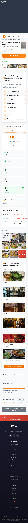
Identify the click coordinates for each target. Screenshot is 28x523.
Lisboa (6, 39)
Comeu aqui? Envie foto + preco (14, 126)
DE (24, 1)
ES (19, 1)
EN (16, 1)
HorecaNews (17, 509)
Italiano (14, 488)
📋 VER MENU (14, 55)
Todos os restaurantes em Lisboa (10, 390)
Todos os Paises (14, 444)
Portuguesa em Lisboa (8, 381)
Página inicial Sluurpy (7, 392)
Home (3, 39)
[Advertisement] (14, 18)
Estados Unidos (14, 457)
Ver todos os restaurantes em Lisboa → (14, 366)
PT (26, 1)
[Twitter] (17, 435)
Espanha (14, 452)
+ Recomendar (5, 61)
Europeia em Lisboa (7, 383)
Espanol (14, 493)
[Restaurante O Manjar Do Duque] (4, 66)
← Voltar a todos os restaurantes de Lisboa (14, 409)
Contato (14, 471)
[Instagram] (14, 435)
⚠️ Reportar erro (7, 402)
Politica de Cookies (14, 479)
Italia (14, 446)
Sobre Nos (14, 468)
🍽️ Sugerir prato (20, 399)
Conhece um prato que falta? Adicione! (14, 130)
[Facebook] (10, 435)
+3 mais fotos (22, 253)
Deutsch (14, 498)
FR (21, 1)
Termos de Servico (14, 476)
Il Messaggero (10, 509)
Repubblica (4, 509)
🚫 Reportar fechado (17, 402)
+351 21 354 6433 (17, 215)
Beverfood (23, 509)
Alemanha (14, 454)
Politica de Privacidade (14, 474)
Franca (14, 449)
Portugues (14, 501)
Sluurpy (14, 459)
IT (14, 1)
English (14, 490)
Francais (14, 496)
